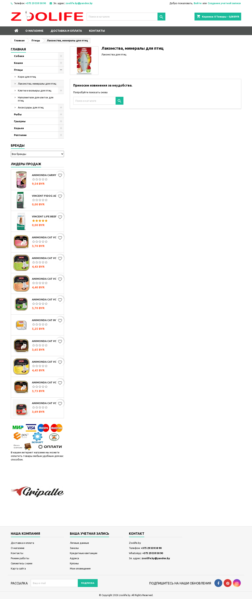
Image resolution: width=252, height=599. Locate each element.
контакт (136, 533)
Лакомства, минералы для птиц (37, 83)
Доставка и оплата (66, 30)
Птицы (18, 69)
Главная (18, 49)
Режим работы (20, 558)
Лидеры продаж (26, 164)
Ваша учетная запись (89, 533)
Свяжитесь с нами (21, 563)
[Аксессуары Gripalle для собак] (37, 491)
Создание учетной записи (224, 3)
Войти (198, 3)
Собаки (19, 56)
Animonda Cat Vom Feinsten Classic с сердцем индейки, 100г (47, 237)
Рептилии (20, 135)
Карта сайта (18, 568)
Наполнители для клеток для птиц (35, 99)
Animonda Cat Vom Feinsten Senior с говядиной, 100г (47, 403)
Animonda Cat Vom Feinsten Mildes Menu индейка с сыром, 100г (47, 361)
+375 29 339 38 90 (35, 3)
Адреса (74, 558)
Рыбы (18, 114)
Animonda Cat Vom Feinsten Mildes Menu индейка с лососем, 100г (47, 278)
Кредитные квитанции (83, 553)
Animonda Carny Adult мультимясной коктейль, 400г (47, 175)
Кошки (18, 62)
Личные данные (79, 542)
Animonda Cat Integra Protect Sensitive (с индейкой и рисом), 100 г (47, 320)
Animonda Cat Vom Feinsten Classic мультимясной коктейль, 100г (47, 341)
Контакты (97, 30)
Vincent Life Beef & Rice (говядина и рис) (47, 216)
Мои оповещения (80, 568)
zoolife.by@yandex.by (79, 3)
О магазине (34, 30)
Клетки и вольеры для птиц (34, 90)
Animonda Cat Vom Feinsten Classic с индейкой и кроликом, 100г (47, 299)
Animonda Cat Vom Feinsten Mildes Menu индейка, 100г (47, 258)
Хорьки (19, 128)
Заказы (74, 548)
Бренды (18, 145)
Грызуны (20, 121)
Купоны (74, 563)
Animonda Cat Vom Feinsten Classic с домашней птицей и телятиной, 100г (47, 382)
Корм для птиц (27, 76)
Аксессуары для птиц (31, 107)
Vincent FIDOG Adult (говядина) (47, 195)
